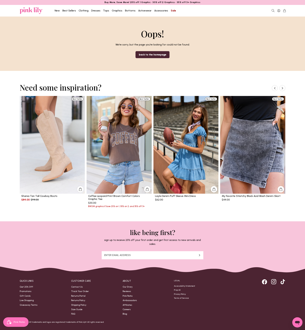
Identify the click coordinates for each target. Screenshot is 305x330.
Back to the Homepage (152, 54)
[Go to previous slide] (275, 88)
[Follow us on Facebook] (264, 281)
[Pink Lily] (31, 10)
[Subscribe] (199, 255)
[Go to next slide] (282, 88)
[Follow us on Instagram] (273, 281)
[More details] (80, 189)
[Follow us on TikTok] (282, 281)
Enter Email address (117, 255)
